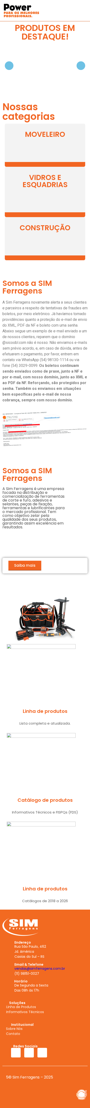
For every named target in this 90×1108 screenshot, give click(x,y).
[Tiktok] (42, 1052)
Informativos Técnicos (25, 1012)
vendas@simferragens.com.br (39, 968)
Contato (13, 1033)
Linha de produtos (45, 711)
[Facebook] (16, 1052)
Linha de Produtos (21, 1006)
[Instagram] (29, 1052)
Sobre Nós (14, 1028)
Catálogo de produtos (45, 800)
